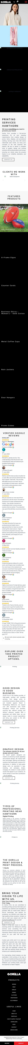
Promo (14, 992)
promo (4, 139)
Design (14, 984)
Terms (18, 1037)
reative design (19, 137)
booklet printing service (15, 959)
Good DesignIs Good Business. (11, 690)
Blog (14, 1024)
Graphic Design (13, 749)
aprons (4, 934)
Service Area (14, 1029)
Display (14, 989)
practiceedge (19, 1038)
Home (14, 1011)
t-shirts (14, 932)
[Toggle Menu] (26, 1)
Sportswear (14, 997)
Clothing (14, 995)
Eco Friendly (14, 1000)
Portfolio (14, 1016)
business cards (12, 930)
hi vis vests (20, 940)
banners (4, 930)
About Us (14, 1013)
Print (14, 987)
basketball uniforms (17, 947)
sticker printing (20, 949)
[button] (14, 2)
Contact (14, 1027)
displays (13, 139)
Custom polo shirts (7, 940)
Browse (7, 1043)
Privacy (22, 1037)
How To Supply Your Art (14, 1019)
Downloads (14, 1021)
